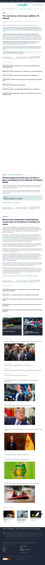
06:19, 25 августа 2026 (26, 174)
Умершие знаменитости (35, 518)
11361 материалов (7, 521)
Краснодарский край (16, 202)
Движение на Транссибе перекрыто (25, 48)
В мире (11, 8)
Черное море (22, 275)
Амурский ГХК (13, 133)
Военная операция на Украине (15, 174)
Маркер (4, 550)
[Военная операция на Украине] (9, 517)
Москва (25, 8)
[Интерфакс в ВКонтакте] (24, 552)
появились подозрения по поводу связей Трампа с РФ (14, 30)
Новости (31, 8)
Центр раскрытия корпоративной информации (25, 550)
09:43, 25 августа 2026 (11, 101)
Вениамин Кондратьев (7, 202)
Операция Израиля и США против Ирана (21, 520)
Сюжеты (34, 8)
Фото (38, 8)
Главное (4, 8)
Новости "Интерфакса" (23, 546)
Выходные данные (19, 559)
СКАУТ (4, 549)
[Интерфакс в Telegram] (22, 552)
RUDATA (21, 548)
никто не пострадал (13, 48)
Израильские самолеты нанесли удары (32, 52)
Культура (21, 8)
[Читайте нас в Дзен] (20, 552)
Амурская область (6, 133)
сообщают (13, 231)
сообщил (32, 186)
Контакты (4, 528)
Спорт (18, 8)
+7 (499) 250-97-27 (9, 539)
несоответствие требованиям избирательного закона (14, 44)
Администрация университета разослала (11, 35)
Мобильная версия (4, 1)
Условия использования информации (22, 558)
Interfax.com (18, 1)
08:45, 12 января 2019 (9, 13)
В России (7, 8)
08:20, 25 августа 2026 (12, 216)
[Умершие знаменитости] (35, 517)
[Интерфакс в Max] (27, 552)
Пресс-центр (18, 528)
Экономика (15, 8)
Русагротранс (16, 275)
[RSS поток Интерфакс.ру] (25, 552)
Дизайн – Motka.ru (33, 558)
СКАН (21, 547)
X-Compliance (5, 548)
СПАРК (4, 547)
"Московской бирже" (15, 259)
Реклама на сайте (30, 528)
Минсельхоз (5, 275)
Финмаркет (31, 1)
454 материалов (33, 520)
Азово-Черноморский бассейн (32, 275)
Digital (28, 8)
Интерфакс (22, 5)
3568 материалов (20, 522)
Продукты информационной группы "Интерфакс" (19, 542)
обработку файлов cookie (15, 537)
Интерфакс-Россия (24, 1)
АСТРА (4, 551)
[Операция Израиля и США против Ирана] (22, 517)
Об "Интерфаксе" (12, 1)
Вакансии (24, 528)
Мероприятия (37, 528)
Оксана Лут (11, 275)
